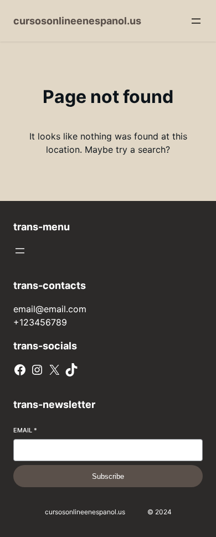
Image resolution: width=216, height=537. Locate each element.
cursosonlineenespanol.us (77, 21)
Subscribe (108, 476)
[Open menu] (196, 21)
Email (25, 430)
